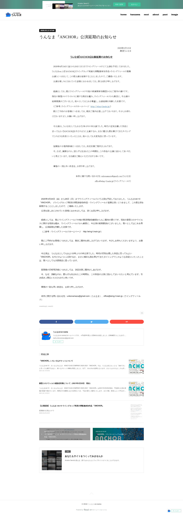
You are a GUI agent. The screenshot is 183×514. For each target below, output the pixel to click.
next (146, 14)
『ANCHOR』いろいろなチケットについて (56, 360)
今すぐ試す (119, 4)
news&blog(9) (43, 306)
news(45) (50, 306)
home (124, 14)
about (156, 14)
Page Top (91, 494)
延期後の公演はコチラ (46, 410)
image (174, 14)
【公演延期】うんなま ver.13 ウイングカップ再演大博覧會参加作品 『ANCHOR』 (71, 405)
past (165, 14)
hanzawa (135, 14)
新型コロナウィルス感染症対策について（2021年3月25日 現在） (65, 383)
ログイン (134, 4)
